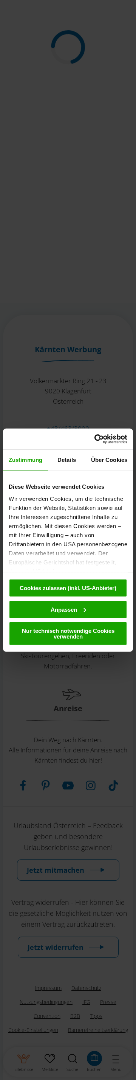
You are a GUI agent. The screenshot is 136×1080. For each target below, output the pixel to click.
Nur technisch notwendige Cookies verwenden (68, 634)
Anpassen (64, 609)
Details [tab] (66, 460)
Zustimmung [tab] (25, 460)
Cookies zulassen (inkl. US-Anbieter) (68, 588)
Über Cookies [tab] (109, 460)
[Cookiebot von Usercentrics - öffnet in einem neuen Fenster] (96, 439)
